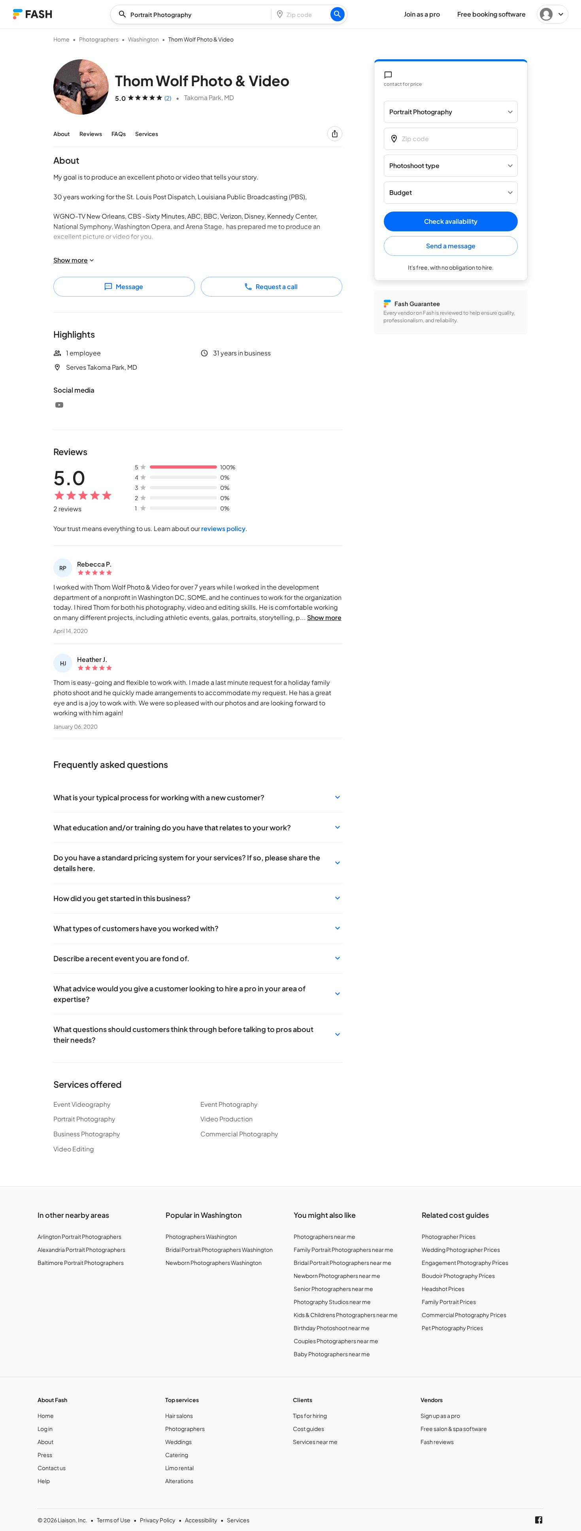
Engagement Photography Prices (465, 1262)
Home (61, 39)
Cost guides (308, 1428)
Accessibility (201, 1519)
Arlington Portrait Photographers (79, 1236)
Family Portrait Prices (449, 1301)
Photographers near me (324, 1236)
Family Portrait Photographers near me (343, 1249)
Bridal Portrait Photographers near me (342, 1262)
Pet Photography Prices (452, 1327)
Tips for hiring (310, 1415)
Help (44, 1480)
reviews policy (223, 528)
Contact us (52, 1467)
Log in (45, 1428)
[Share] (334, 133)
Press (45, 1454)
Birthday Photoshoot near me (332, 1327)
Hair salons (179, 1415)
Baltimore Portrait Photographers (81, 1262)
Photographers (99, 39)
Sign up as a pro (440, 1415)
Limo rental (179, 1467)
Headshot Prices (443, 1288)
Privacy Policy (157, 1519)
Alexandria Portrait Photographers (81, 1249)
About (61, 133)
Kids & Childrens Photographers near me (346, 1314)
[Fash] (32, 14)
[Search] (337, 14)
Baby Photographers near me (332, 1353)
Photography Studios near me (332, 1301)
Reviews (90, 133)
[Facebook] (538, 1520)
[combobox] (193, 14)
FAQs (118, 133)
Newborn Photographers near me (337, 1275)
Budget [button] (400, 193)
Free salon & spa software (454, 1428)
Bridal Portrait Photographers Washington (219, 1249)
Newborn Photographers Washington (214, 1262)
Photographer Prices (448, 1236)
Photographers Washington (201, 1236)
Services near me (315, 1441)
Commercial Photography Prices (464, 1314)
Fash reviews (437, 1441)
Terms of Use (113, 1519)
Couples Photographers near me (336, 1340)
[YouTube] (59, 405)
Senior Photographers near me (333, 1288)
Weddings (178, 1441)
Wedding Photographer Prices (461, 1249)
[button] (197, 797)
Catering (176, 1454)
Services (146, 133)
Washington (143, 39)
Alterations (179, 1480)
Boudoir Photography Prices (458, 1275)
